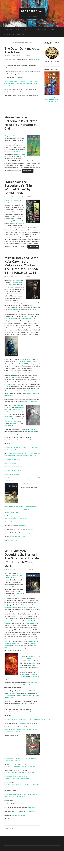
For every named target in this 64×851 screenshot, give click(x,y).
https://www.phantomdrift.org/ (13, 467)
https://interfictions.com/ (11, 474)
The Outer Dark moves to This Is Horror (21, 50)
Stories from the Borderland (15, 34)
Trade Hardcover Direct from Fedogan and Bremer (52, 101)
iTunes (26, 431)
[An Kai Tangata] (52, 94)
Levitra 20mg (8, 89)
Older (8, 828)
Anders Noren (52, 848)
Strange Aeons (35, 676)
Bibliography (37, 29)
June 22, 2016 (8, 55)
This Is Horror (33, 429)
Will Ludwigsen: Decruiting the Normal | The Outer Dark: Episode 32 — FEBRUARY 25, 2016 (21, 558)
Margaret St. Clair (9, 136)
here (21, 77)
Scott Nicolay (32, 11)
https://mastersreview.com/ (12, 470)
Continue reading (27, 170)
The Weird (17, 152)
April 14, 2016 (8, 132)
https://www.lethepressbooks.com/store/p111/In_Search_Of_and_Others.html (27, 719)
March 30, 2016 (8, 196)
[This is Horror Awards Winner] (52, 59)
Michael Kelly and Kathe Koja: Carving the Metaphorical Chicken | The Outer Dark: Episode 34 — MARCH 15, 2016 (21, 265)
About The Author (24, 29)
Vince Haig (13, 366)
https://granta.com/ (10, 463)
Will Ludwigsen (9, 573)
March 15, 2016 (8, 276)
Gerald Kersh (8, 200)
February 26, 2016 (9, 569)
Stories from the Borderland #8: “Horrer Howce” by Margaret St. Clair (20, 122)
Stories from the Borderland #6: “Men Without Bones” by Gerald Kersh (18, 187)
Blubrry (31, 431)
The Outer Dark (49, 29)
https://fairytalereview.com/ (12, 459)
